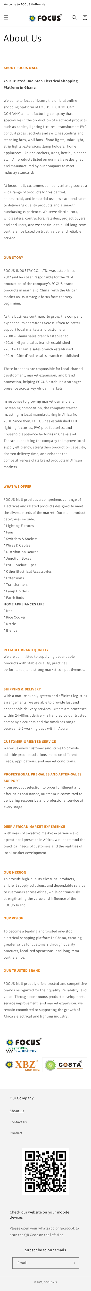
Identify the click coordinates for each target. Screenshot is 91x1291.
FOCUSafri (50, 1282)
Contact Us (18, 1122)
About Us (17, 1111)
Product (16, 1133)
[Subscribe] (73, 1263)
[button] (6, 17)
